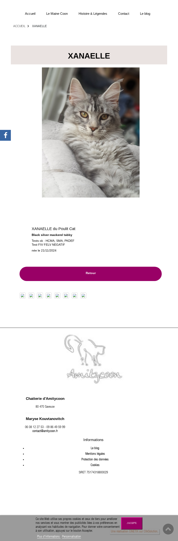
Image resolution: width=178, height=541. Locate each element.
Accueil (19, 26)
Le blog (95, 448)
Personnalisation (71, 536)
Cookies (95, 465)
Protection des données (95, 459)
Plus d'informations (49, 536)
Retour (91, 273)
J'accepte (132, 523)
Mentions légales (95, 454)
